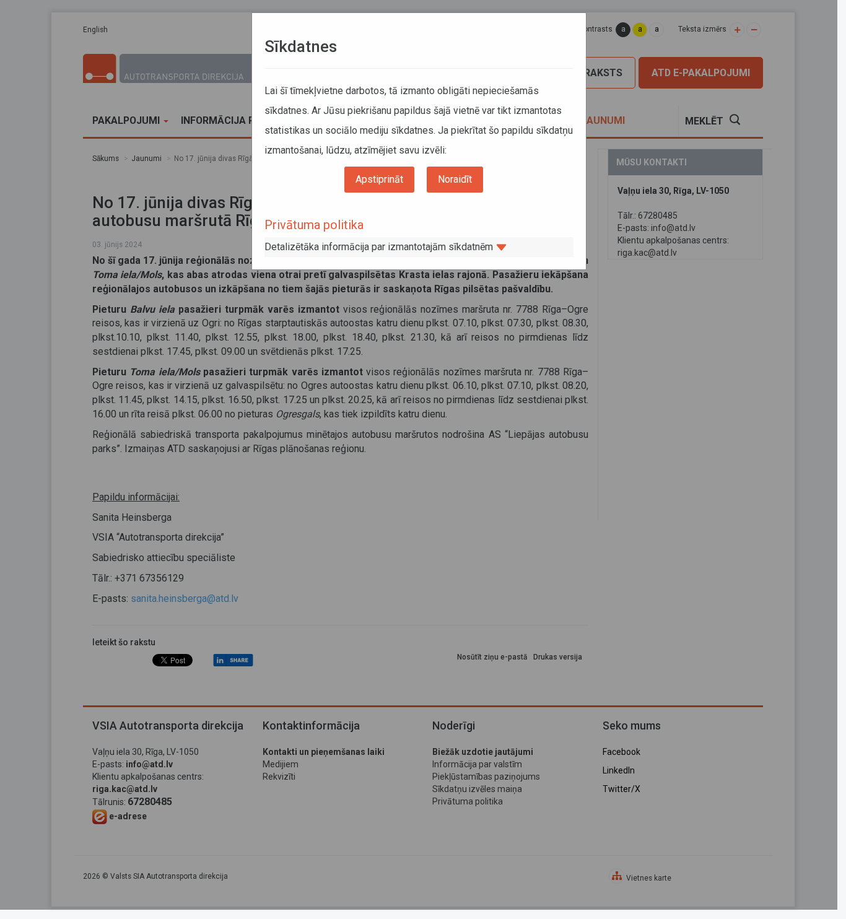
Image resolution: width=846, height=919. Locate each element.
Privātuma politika (314, 224)
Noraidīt (455, 179)
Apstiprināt (379, 179)
